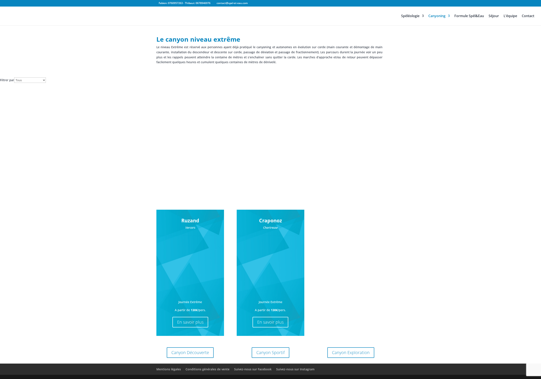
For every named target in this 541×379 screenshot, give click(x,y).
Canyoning (436, 16)
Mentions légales (168, 369)
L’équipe (510, 16)
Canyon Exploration (351, 352)
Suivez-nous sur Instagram (295, 369)
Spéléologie (410, 16)
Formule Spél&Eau (469, 16)
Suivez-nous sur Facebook (253, 369)
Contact (528, 16)
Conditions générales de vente (208, 369)
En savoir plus (190, 322)
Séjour (494, 16)
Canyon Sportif (270, 352)
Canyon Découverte (190, 352)
